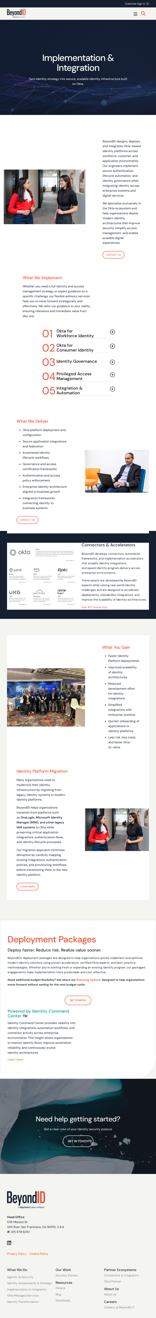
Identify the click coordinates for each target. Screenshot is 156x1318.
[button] (78, 334)
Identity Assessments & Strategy (29, 1283)
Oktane (60, 1288)
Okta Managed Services (23, 1295)
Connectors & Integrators (121, 1275)
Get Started (78, 1000)
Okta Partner (112, 1281)
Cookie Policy (38, 1254)
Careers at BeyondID (118, 1307)
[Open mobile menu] (135, 14)
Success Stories (67, 1275)
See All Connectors (95, 607)
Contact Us (113, 254)
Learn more (15, 1059)
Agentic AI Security (20, 1277)
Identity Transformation (23, 1302)
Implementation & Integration (27, 1289)
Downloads (63, 1300)
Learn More (27, 886)
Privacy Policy (16, 1254)
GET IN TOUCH (78, 1141)
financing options (88, 980)
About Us (110, 1294)
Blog (58, 1294)
